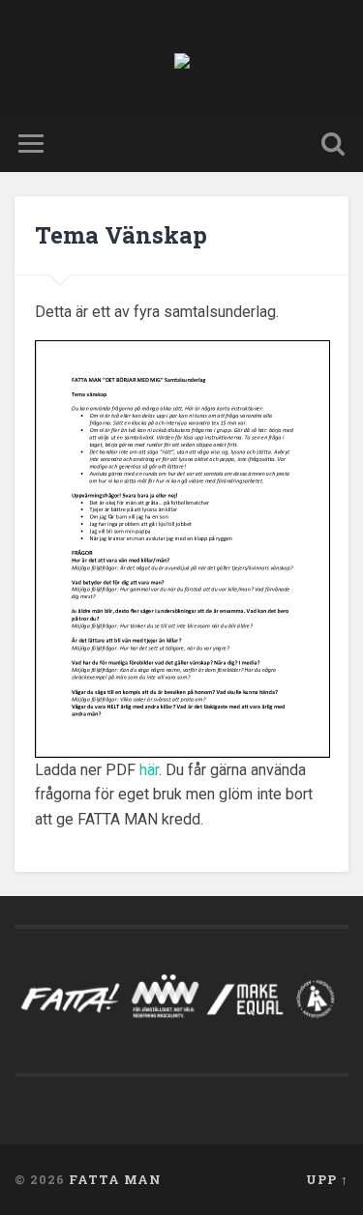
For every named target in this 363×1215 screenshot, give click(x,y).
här (149, 770)
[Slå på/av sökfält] (333, 143)
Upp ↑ (327, 1179)
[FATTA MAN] (182, 57)
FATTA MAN (115, 1179)
